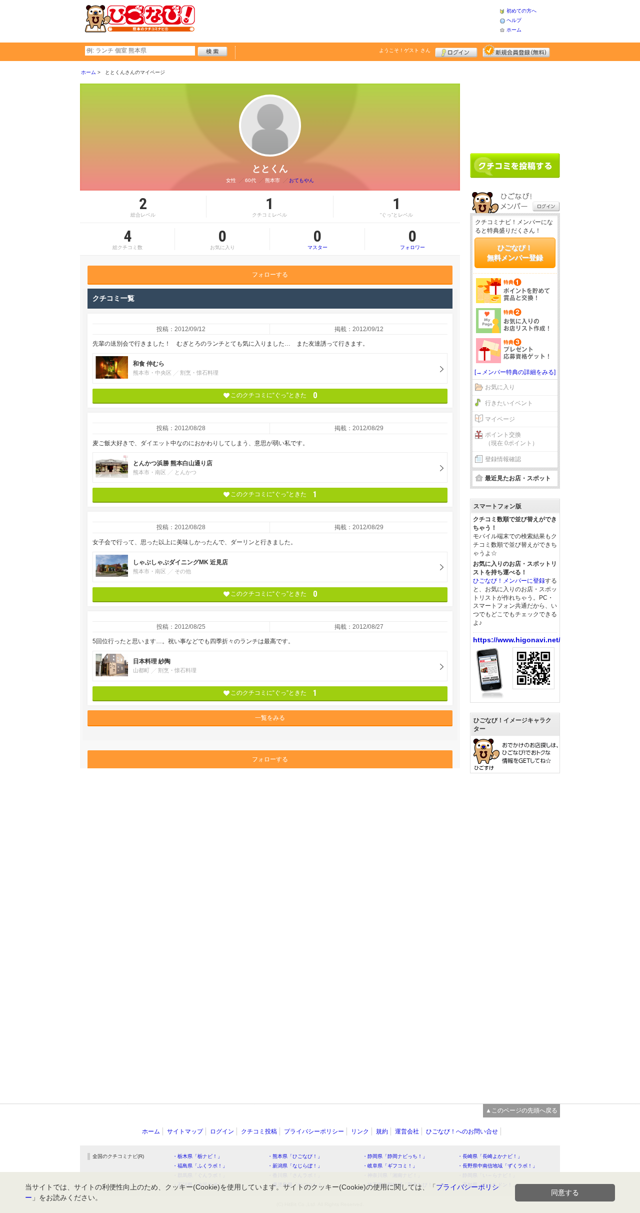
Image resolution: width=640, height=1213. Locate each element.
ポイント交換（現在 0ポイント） (511, 439)
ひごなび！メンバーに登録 (509, 580)
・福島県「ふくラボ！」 (200, 1165)
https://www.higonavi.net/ (516, 640)
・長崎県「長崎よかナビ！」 (490, 1156)
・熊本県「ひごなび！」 (295, 1156)
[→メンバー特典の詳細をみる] (515, 372)
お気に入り (500, 387)
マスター (318, 239)
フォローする (270, 274)
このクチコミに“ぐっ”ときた (273, 395)
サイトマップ (185, 1131)
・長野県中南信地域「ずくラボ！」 (498, 1165)
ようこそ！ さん (404, 50)
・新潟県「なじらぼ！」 (295, 1165)
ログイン (456, 51)
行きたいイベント (509, 403)
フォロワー (412, 239)
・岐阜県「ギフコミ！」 (390, 1165)
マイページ (500, 419)
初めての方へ (521, 11)
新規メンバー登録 (516, 51)
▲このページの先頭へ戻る (522, 1110)
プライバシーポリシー (314, 1131)
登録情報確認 (503, 459)
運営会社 (407, 1131)
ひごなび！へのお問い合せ (462, 1131)
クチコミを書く (515, 165)
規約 (382, 1131)
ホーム (514, 30)
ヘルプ (514, 20)
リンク (360, 1131)
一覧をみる (270, 717)
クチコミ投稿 (259, 1131)
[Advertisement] (347, 20)
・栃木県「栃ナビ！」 (197, 1156)
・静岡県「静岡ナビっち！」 (395, 1156)
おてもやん (301, 180)
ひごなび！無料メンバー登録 (515, 253)
